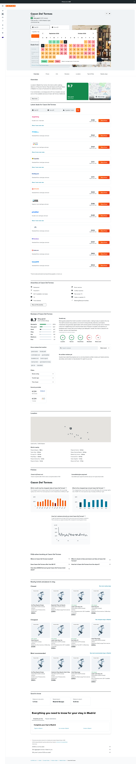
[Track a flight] (3, 28)
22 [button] (50, 53)
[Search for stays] (3, 14)
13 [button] (42, 49)
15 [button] (50, 49)
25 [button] (61, 53)
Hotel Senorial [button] (95, 606)
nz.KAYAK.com (34, 760)
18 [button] (61, 49)
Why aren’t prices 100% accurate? (41, 752)
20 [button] (43, 53)
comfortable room (35, 355)
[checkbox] (38, 392)
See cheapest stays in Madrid (103, 619)
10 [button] (58, 45)
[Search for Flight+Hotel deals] (3, 20)
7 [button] (46, 45)
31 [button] (93, 57)
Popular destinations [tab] (50, 718)
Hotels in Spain (54, 760)
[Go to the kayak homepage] (11, 6)
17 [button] (57, 49)
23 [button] (54, 53)
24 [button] (58, 53)
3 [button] (93, 42)
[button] (134, 1)
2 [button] (89, 42)
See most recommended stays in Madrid (100, 653)
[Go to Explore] (3, 25)
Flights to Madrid (38, 728)
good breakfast (45, 355)
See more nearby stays (105, 586)
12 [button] (65, 45)
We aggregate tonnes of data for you (42, 749)
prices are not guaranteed (61, 742)
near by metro (34, 362)
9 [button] (89, 45)
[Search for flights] (3, 10)
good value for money (45, 362)
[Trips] (3, 32)
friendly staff (43, 351)
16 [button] (54, 49)
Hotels (39, 760)
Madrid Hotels (63, 760)
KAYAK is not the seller (38, 746)
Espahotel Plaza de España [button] (58, 605)
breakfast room (35, 358)
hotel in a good (44, 358)
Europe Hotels (46, 760)
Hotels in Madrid (87, 728)
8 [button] (50, 45)
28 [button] (46, 57)
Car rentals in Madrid (64, 728)
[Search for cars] (3, 17)
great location (34, 351)
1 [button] (50, 42)
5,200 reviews (44, 18)
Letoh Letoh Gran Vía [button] (76, 606)
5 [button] (65, 42)
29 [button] (50, 57)
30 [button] (54, 57)
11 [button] (61, 45)
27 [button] (42, 57)
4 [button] (61, 42)
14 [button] (46, 49)
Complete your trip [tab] (38, 718)
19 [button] (65, 49)
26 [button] (65, 53)
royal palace (40, 365)
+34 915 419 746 (35, 22)
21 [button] (46, 53)
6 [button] (42, 45)
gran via (33, 365)
